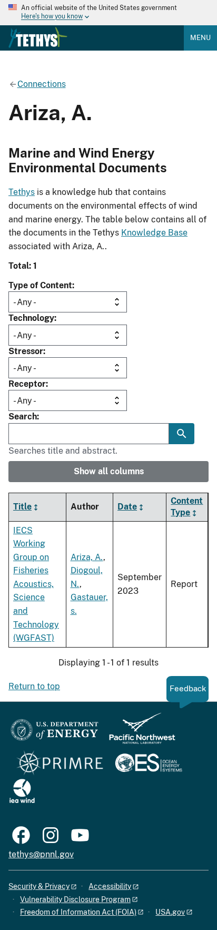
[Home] (37, 37)
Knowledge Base (154, 233)
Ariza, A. (87, 557)
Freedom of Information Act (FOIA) (78, 912)
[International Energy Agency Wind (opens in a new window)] (22, 792)
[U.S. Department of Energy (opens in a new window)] (54, 733)
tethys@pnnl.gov (41, 854)
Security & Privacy (39, 886)
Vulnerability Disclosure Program (75, 899)
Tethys (21, 192)
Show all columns (109, 471)
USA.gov (170, 912)
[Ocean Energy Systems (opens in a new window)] (149, 764)
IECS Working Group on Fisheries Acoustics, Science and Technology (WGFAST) (36, 584)
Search (22, 417)
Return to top (34, 686)
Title (22, 507)
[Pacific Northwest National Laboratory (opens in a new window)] (138, 733)
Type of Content (40, 285)
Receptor (27, 384)
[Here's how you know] (108, 12)
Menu (200, 38)
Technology (31, 318)
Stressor (25, 351)
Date (127, 507)
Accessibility (109, 886)
